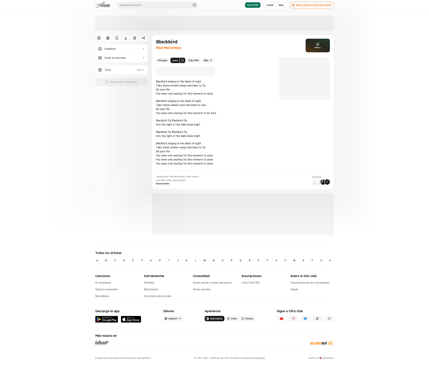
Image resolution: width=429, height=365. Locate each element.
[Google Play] (106, 319)
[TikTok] (317, 318)
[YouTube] (281, 318)
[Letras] (102, 342)
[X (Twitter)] (329, 318)
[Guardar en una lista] (117, 38)
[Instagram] (293, 318)
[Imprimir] (108, 38)
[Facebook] (305, 318)
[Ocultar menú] (99, 38)
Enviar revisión (162, 183)
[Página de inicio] (102, 5)
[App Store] (131, 319)
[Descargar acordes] (126, 38)
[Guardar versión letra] (182, 60)
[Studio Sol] (322, 343)
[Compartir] (143, 38)
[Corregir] (135, 38)
